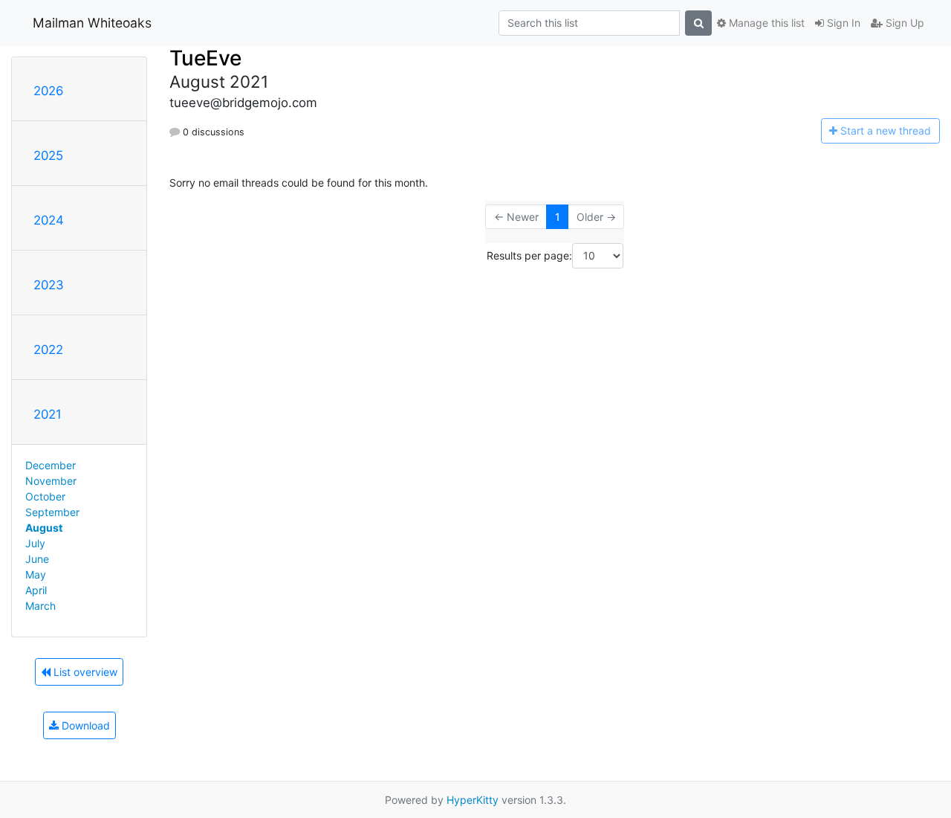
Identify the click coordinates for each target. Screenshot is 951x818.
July (35, 543)
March (40, 605)
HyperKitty (473, 799)
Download (84, 725)
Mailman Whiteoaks (92, 22)
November (51, 480)
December (50, 465)
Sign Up (903, 22)
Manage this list (765, 22)
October (45, 496)
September (52, 512)
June (37, 559)
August (43, 527)
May (35, 574)
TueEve (205, 58)
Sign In (842, 22)
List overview (84, 672)
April (36, 590)
